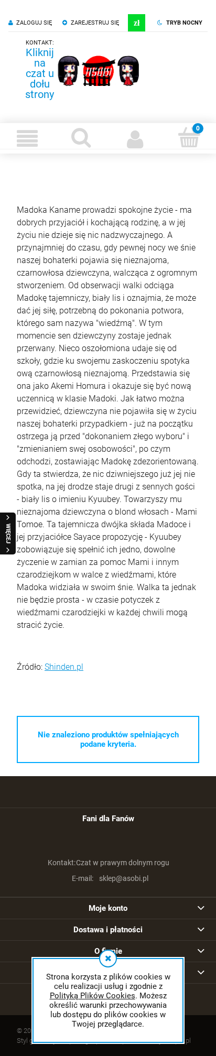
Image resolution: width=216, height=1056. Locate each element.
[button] (27, 138)
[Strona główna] (98, 71)
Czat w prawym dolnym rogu (109, 862)
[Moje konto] (135, 138)
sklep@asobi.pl (110, 878)
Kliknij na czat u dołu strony (39, 73)
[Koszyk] (189, 137)
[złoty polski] (136, 22)
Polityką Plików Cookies (92, 995)
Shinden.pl (64, 667)
